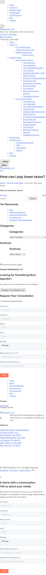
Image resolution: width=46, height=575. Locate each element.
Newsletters (21, 148)
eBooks (19, 150)
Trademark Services (31, 96)
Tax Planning (28, 88)
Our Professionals (23, 47)
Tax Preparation (29, 65)
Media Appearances (24, 52)
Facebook (4, 430)
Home (11, 5)
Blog (11, 18)
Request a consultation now (13, 290)
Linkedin (11, 430)
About (11, 383)
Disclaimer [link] (4, 470)
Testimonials (14, 13)
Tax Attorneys (28, 109)
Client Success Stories (25, 50)
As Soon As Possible (8, 34)
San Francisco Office (24, 60)
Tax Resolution (29, 63)
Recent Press (28, 55)
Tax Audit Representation (33, 68)
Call (1, 171)
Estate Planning (29, 86)
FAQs (18, 145)
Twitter (18, 430)
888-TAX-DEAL (6, 37)
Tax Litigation (28, 70)
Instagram (25, 430)
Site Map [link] (13, 470)
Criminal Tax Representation (34, 78)
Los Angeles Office (24, 99)
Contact (12, 20)
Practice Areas (15, 10)
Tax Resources (15, 15)
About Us (13, 7)
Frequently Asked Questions (20, 220)
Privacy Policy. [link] (25, 470)
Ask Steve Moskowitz (25, 143)
